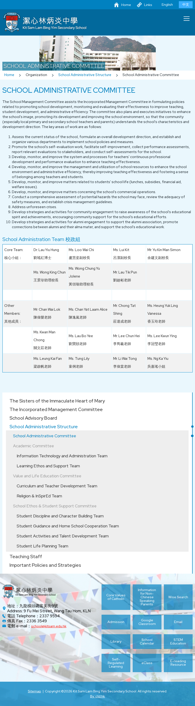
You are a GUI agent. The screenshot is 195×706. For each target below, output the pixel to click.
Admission (115, 622)
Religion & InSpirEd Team (39, 496)
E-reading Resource (178, 663)
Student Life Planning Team (42, 546)
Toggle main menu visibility (186, 18)
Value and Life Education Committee (47, 476)
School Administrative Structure (84, 74)
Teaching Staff (26, 556)
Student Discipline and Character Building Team (60, 516)
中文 (185, 4)
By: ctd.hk (97, 696)
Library (116, 641)
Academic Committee (33, 445)
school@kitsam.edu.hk (48, 626)
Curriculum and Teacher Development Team (57, 486)
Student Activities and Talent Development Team (63, 536)
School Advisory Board (33, 418)
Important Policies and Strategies (45, 565)
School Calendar (147, 641)
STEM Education (178, 641)
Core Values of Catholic (116, 597)
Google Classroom (147, 622)
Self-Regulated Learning (116, 663)
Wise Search (178, 597)
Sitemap (34, 691)
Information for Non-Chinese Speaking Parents (147, 597)
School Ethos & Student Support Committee (55, 506)
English (167, 4)
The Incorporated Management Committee (56, 409)
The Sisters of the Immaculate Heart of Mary (57, 401)
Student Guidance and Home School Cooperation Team (68, 526)
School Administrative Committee (44, 435)
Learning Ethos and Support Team (48, 466)
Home (126, 5)
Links (148, 5)
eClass (146, 663)
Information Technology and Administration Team (62, 456)
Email (178, 622)
